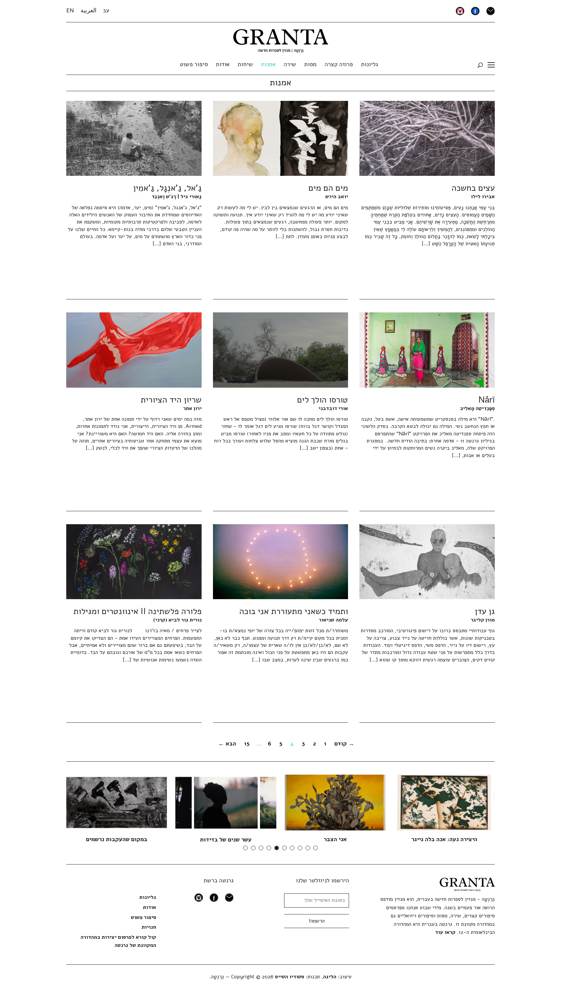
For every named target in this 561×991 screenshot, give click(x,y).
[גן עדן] (427, 561)
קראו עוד (445, 932)
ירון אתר (192, 408)
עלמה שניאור (333, 619)
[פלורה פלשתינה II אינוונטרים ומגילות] (134, 561)
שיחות (245, 64)
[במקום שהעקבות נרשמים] (116, 802)
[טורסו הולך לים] (280, 349)
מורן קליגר (483, 619)
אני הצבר (335, 839)
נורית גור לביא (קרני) (177, 619)
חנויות (149, 927)
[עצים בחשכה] (427, 138)
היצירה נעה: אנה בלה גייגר (444, 839)
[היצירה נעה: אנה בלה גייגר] (444, 802)
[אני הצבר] (335, 802)
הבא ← (227, 743)
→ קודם (344, 743)
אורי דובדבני (333, 408)
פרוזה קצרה (339, 64)
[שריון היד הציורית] (134, 349)
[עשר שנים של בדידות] (226, 802)
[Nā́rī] (427, 349)
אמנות (268, 64)
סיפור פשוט (194, 64)
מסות (310, 64)
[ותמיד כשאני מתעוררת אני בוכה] (280, 561)
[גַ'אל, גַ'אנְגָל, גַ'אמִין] (134, 138)
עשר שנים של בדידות (226, 839)
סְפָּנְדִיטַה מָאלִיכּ (477, 408)
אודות (223, 64)
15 (247, 743)
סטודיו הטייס (289, 976)
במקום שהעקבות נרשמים (116, 839)
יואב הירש (336, 196)
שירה (290, 64)
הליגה (329, 976)
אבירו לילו (483, 196)
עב (106, 10)
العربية (88, 10)
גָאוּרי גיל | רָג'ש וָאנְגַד (177, 196)
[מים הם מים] (280, 138)
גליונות (369, 64)
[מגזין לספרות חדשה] (280, 39)
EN (70, 10)
